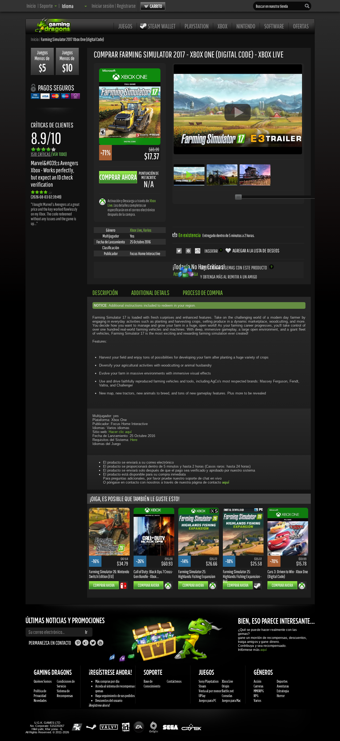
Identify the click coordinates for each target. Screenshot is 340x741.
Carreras (258, 686)
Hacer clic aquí (120, 432)
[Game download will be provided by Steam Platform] (257, 586)
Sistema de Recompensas (65, 693)
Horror (281, 695)
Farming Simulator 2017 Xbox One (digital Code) (72, 39)
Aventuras (283, 686)
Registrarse (126, 6)
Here (133, 440)
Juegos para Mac (231, 700)
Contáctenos (174, 681)
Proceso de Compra (203, 292)
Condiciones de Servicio (66, 683)
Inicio (31, 6)
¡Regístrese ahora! (99, 705)
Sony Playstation (209, 681)
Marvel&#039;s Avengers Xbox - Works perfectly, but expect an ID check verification (54, 173)
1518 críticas (49, 154)
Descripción (105, 292)
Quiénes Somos (43, 681)
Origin (225, 686)
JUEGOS (125, 26)
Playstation (197, 26)
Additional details (150, 292)
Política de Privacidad (40, 693)
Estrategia (283, 691)
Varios (147, 230)
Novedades (40, 700)
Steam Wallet (162, 26)
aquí (263, 650)
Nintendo (245, 26)
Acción (257, 681)
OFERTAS (301, 26)
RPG (256, 695)
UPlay (202, 695)
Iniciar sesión (103, 6)
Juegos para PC (207, 700)
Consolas (227, 695)
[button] (48, 6)
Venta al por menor (210, 691)
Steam (202, 686)
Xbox (222, 26)
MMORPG (259, 691)
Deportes (282, 681)
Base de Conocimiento (152, 683)
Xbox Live (136, 230)
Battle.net (228, 691)
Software (274, 26)
